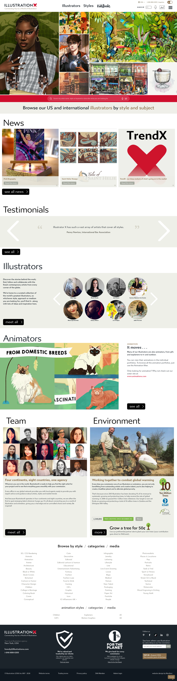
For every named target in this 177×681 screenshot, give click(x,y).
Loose (108, 572)
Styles (88, 6)
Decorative (68, 556)
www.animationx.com (136, 376)
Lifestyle (108, 563)
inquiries (161, 2)
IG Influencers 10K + (68, 599)
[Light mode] (170, 2)
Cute (69, 553)
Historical (69, 593)
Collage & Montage (29, 590)
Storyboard (148, 575)
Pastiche (108, 596)
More (139, 519)
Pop (148, 559)
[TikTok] (155, 636)
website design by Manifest (162, 673)
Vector (148, 584)
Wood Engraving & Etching (148, 590)
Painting (108, 590)
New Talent (108, 584)
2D (120, 615)
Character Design (29, 584)
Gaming (68, 584)
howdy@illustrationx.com (17, 649)
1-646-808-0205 (152, 2)
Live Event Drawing (108, 569)
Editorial (68, 559)
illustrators (101, 108)
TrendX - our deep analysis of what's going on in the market (143, 179)
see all (9, 252)
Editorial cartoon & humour (68, 563)
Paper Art (108, 593)
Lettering (108, 559)
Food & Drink (68, 581)
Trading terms (63, 673)
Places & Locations (148, 556)
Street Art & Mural (148, 578)
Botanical (29, 578)
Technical (148, 581)
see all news (14, 192)
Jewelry (108, 556)
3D (120, 618)
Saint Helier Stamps (70, 179)
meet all (12, 322)
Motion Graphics (88, 618)
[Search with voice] (122, 98)
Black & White (29, 572)
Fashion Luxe (68, 578)
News (13, 123)
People (108, 599)
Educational (68, 566)
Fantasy (68, 572)
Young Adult (148, 593)
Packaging (108, 587)
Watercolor (148, 587)
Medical (108, 578)
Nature (108, 581)
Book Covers (28, 575)
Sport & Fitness (148, 572)
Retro (148, 566)
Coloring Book (29, 593)
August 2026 (152, 655)
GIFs (69, 587)
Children (28, 587)
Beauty (29, 569)
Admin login (117, 673)
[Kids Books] (104, 6)
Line (108, 566)
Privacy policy (82, 673)
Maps (108, 575)
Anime (28, 563)
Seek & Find (148, 569)
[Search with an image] (125, 98)
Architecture (29, 566)
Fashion (68, 575)
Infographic (108, 553)
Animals (28, 556)
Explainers (88, 615)
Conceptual (29, 599)
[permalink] (57, 185)
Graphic (68, 590)
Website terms (44, 673)
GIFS (56, 618)
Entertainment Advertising (68, 569)
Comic (28, 596)
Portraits (148, 563)
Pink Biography (10, 179)
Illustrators (71, 6)
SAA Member (100, 673)
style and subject (136, 108)
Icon (68, 596)
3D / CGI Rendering (29, 553)
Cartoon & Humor (28, 581)
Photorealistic (148, 553)
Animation (28, 559)
